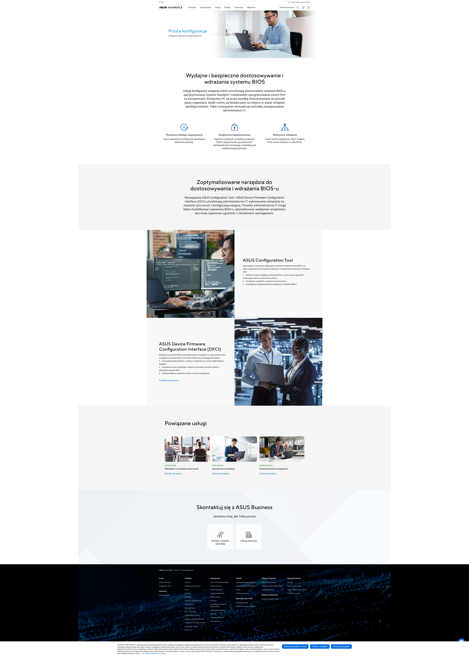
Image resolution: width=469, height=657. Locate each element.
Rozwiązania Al (215, 621)
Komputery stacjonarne (193, 586)
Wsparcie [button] (251, 7)
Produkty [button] (192, 7)
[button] (297, 7)
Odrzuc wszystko (319, 646)
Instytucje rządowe (216, 617)
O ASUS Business (165, 582)
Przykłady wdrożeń (242, 593)
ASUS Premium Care (269, 582)
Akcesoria (188, 630)
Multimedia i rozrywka (217, 610)
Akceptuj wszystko (341, 646)
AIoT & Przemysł (190, 612)
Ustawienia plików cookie (295, 646)
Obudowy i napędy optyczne (194, 619)
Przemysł (213, 601)
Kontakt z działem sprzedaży (246, 606)
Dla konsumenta (287, 7)
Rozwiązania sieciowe (192, 615)
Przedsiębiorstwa (216, 586)
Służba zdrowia (215, 597)
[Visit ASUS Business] (166, 570)
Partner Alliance (164, 595)
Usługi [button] (217, 7)
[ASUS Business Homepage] (170, 7)
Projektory (188, 597)
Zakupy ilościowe (242, 603)
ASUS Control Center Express (297, 590)
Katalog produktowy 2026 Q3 (246, 582)
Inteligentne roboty (191, 626)
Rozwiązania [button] (205, 7)
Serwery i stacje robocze (193, 601)
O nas (161, 2)
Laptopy (187, 582)
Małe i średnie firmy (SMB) (219, 582)
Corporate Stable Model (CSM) (272, 586)
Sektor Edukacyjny (216, 590)
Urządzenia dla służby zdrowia (195, 623)
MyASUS (290, 582)
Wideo (238, 590)
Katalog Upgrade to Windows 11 (247, 586)
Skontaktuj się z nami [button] (301, 2)
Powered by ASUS (268, 590)
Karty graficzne (190, 608)
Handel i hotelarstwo (217, 593)
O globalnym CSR (165, 586)
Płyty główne (189, 604)
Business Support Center (270, 599)
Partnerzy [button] (239, 7)
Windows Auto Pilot (294, 593)
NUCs (187, 590)
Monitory (188, 593)
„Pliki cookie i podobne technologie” (153, 653)
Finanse (213, 614)
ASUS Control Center (294, 586)
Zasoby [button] (227, 7)
